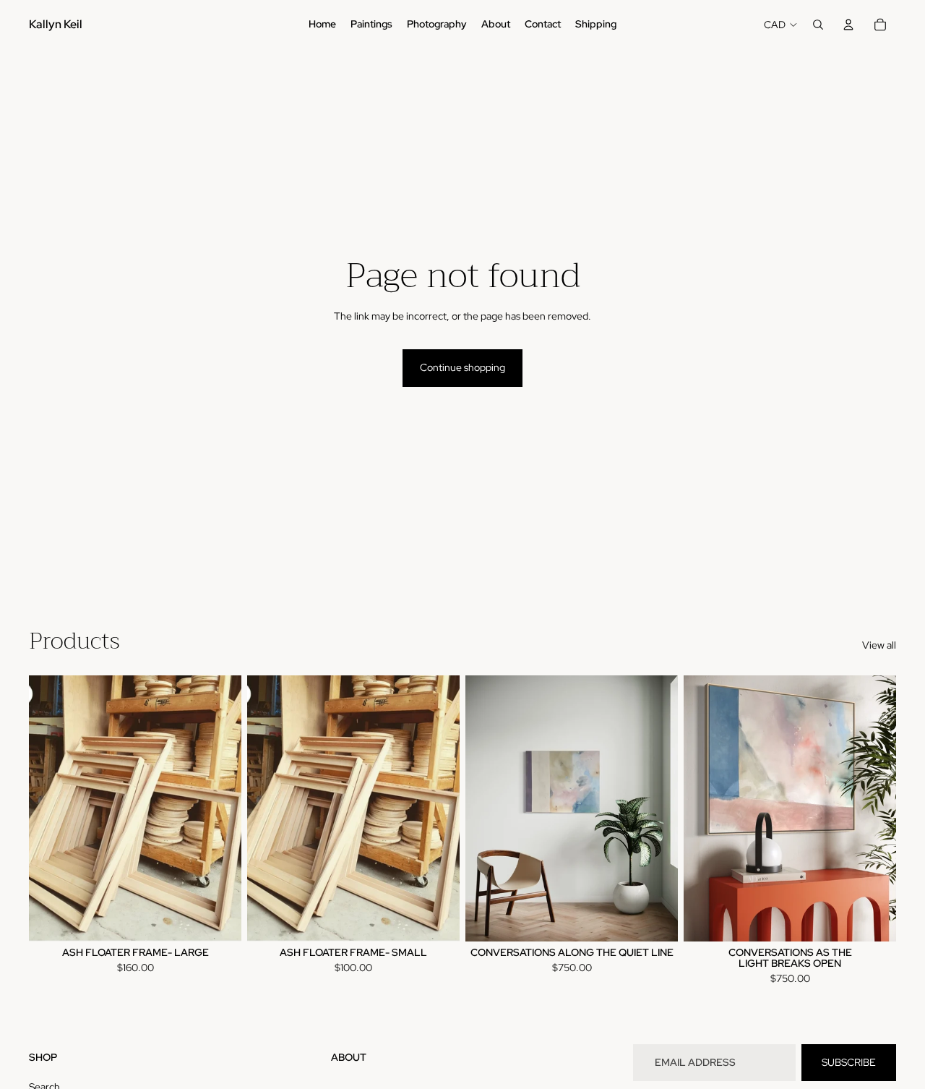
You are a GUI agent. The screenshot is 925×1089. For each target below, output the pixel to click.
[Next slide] (656, 808)
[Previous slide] (487, 808)
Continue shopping (462, 367)
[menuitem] (322, 24)
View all (879, 645)
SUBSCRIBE (849, 1062)
